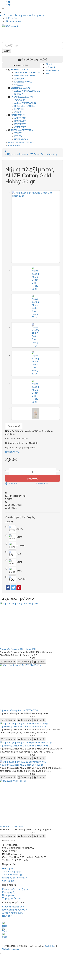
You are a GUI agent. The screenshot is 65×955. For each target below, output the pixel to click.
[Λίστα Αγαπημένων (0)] (9, 4)
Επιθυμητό (42, 483)
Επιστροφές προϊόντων (14, 877)
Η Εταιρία (11, 18)
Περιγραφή (14, 426)
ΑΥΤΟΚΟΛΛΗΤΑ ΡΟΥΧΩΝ (27, 72)
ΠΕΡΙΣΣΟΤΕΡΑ (12, 452)
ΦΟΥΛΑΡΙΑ (19, 99)
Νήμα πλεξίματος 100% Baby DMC (18, 648)
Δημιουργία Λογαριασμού (31, 15)
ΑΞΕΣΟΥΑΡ (20, 118)
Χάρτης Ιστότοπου (11, 898)
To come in (8, 15)
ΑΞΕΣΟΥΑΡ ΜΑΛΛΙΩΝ (25, 102)
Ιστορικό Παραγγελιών (14, 909)
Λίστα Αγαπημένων (12, 912)
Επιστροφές (8, 892)
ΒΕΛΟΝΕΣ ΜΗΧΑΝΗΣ (24, 75)
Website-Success (10, 948)
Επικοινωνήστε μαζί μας (15, 889)
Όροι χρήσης (9, 880)
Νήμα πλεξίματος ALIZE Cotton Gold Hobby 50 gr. (32, 154)
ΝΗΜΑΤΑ (18, 93)
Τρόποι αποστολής (12, 874)
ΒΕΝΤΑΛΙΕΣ (20, 121)
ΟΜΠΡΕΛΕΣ (20, 127)
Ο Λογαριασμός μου (13, 906)
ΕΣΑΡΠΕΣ (19, 108)
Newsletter (7, 915)
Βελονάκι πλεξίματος (12, 826)
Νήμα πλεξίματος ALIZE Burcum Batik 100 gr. (23, 726)
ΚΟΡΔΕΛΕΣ (20, 124)
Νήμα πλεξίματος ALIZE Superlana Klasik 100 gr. (25, 745)
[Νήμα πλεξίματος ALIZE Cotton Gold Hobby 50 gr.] (35, 226)
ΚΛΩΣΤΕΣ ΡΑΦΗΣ (23, 81)
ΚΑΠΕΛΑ (18, 136)
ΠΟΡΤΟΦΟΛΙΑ (21, 139)
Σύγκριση (13, 483)
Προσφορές (8, 895)
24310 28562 (14, 21)
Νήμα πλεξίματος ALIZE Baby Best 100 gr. (21, 764)
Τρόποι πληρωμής (11, 871)
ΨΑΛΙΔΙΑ (18, 84)
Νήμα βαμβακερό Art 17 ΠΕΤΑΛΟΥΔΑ (19, 710)
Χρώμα (9, 521)
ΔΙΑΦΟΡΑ (19, 78)
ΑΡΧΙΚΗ (49, 64)
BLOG (49, 73)
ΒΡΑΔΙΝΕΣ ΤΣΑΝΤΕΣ (24, 105)
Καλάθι (32, 478)
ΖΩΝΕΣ (17, 111)
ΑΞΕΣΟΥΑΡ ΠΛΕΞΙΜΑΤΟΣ (27, 90)
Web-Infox (50, 945)
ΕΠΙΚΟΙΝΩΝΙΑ (52, 70)
